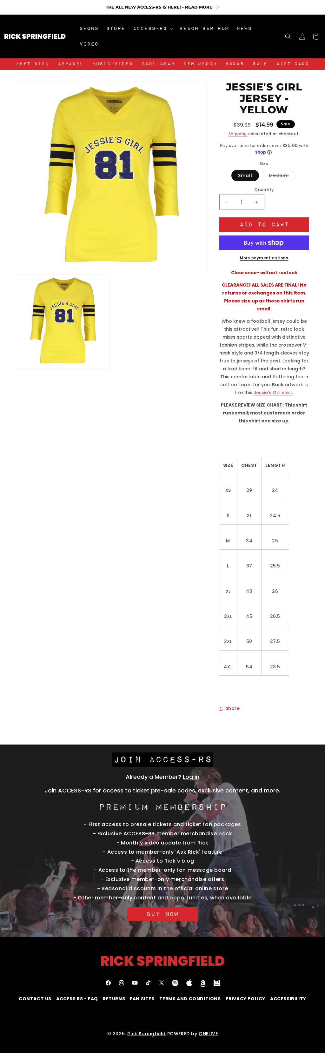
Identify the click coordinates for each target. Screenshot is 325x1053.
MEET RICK (32, 64)
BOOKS (234, 64)
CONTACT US (35, 999)
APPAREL (70, 64)
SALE (260, 64)
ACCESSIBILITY (288, 999)
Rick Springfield (146, 1033)
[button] (152, 28)
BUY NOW (162, 914)
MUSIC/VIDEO (112, 64)
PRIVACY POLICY (245, 999)
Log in (191, 777)
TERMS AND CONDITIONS (190, 999)
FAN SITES (142, 999)
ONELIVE (208, 1033)
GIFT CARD (292, 64)
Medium (282, 176)
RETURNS (114, 999)
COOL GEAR (158, 64)
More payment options (264, 258)
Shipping (238, 133)
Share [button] (233, 708)
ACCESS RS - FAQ (77, 999)
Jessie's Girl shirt (273, 392)
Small (245, 175)
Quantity (264, 190)
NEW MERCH (199, 64)
